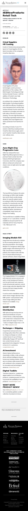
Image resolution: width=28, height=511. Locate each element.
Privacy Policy (14, 499)
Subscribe (13, 436)
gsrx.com (6, 228)
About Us (5, 436)
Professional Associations (14, 443)
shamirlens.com (14, 367)
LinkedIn (21, 442)
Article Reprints (13, 438)
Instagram (21, 441)
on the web (14, 390)
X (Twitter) (21, 439)
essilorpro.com (7, 138)
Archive (5, 437)
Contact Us (5, 442)
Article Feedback (5, 440)
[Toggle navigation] (25, 2)
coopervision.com (8, 347)
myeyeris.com (12, 325)
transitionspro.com (15, 381)
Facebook (21, 437)
